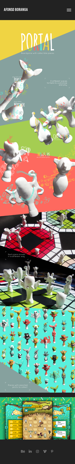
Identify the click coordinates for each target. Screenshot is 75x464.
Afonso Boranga (16, 9)
